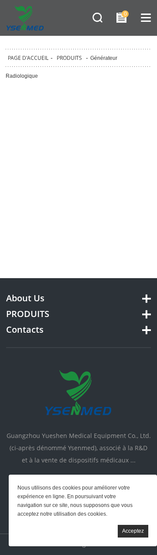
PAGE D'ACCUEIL (28, 58)
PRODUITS (69, 58)
